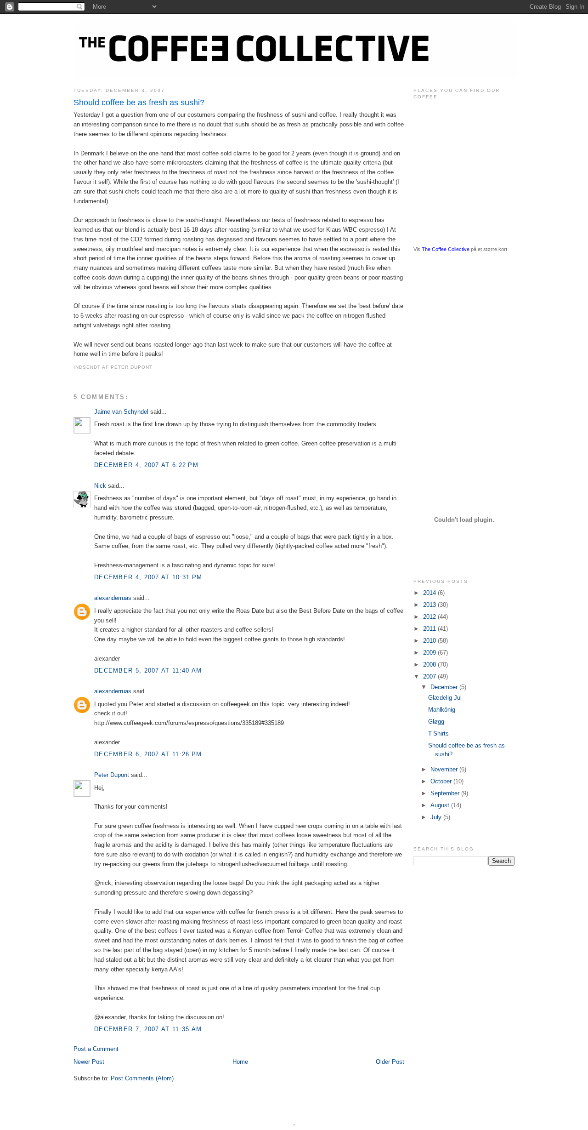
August (440, 805)
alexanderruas (112, 597)
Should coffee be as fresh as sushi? (139, 102)
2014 (430, 592)
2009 (430, 652)
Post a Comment (96, 1048)
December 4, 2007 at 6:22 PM (146, 465)
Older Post (390, 1061)
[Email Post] (155, 367)
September (445, 793)
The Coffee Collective (445, 249)
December (444, 687)
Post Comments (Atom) (142, 1078)
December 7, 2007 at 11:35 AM (148, 1029)
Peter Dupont (111, 774)
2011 (430, 628)
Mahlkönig (441, 709)
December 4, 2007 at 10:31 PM (148, 577)
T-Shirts (438, 733)
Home (240, 1061)
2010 (430, 640)
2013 (430, 604)
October (441, 781)
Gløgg (436, 721)
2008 (430, 664)
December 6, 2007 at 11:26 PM (148, 754)
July (436, 817)
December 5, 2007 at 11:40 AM (148, 670)
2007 (430, 676)
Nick (100, 485)
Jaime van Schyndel (121, 411)
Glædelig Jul (445, 697)
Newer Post (89, 1061)
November (444, 769)
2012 (430, 616)
